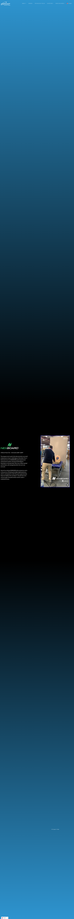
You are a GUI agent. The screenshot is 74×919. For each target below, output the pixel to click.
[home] (6, 3)
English (5, 917)
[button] (24, 3)
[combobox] (4, 918)
